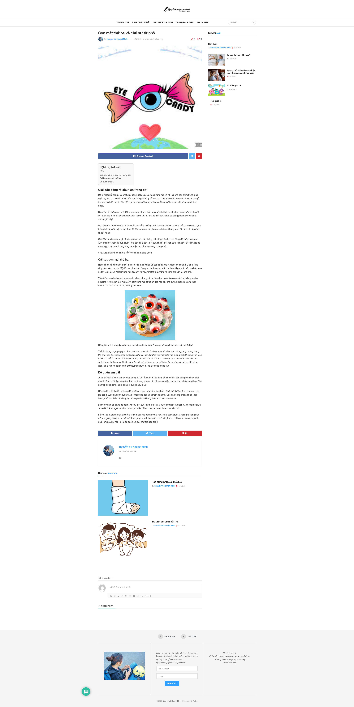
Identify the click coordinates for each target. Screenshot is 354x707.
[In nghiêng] (115, 596)
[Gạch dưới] (119, 596)
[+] (149, 596)
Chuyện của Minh (185, 22)
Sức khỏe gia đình (163, 22)
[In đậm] (111, 596)
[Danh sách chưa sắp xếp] (130, 596)
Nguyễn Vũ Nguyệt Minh (117, 38)
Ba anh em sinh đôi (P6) (165, 521)
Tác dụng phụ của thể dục (167, 482)
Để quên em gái (107, 181)
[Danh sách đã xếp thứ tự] (126, 596)
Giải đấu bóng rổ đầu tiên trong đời (115, 174)
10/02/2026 (181, 486)
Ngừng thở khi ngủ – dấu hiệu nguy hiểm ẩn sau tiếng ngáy (241, 71)
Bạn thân (212, 43)
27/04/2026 (232, 58)
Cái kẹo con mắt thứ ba (110, 178)
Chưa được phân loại (154, 38)
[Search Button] (253, 22)
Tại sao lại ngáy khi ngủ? (239, 54)
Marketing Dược (141, 22)
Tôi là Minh (203, 22)
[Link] (142, 596)
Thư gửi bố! (216, 100)
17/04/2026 (215, 104)
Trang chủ (123, 22)
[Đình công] (122, 596)
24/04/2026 (232, 89)
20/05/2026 (237, 48)
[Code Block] (138, 596)
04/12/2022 (181, 526)
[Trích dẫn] (134, 596)
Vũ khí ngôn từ (234, 85)
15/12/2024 (137, 38)
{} (145, 596)
